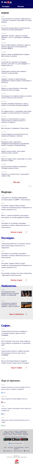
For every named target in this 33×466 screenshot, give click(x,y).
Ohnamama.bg (18, 432)
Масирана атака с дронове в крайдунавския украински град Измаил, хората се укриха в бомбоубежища (15, 143)
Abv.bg (5, 431)
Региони (21, 6)
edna (4, 402)
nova (4, 392)
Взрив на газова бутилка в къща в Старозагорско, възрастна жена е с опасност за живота (13, 120)
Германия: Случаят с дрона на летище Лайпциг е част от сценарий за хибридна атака (15, 37)
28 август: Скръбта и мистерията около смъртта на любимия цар (16, 409)
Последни (5, 6)
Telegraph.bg (25, 434)
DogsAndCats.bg (23, 431)
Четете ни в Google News (16, 443)
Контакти (27, 447)
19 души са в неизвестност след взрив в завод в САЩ (15, 175)
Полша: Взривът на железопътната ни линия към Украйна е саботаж (14, 135)
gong (4, 425)
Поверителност (8, 450)
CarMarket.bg (7, 432)
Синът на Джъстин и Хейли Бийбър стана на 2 (14, 399)
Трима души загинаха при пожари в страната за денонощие (13, 72)
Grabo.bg (25, 432)
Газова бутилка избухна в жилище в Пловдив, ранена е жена (14, 167)
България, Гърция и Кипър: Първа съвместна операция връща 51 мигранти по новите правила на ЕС (16, 207)
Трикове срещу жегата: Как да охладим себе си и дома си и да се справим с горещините (15, 388)
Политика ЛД (19, 450)
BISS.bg (12, 432)
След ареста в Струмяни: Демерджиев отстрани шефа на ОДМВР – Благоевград (15, 199)
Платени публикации (19, 447)
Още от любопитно (16, 314)
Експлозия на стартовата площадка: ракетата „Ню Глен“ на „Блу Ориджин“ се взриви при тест (15, 63)
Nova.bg (19, 434)
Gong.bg (16, 431)
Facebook (16, 448)
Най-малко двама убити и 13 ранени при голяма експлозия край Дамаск (15, 29)
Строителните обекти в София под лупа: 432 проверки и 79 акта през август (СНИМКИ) (15, 353)
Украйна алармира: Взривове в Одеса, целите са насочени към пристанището (15, 104)
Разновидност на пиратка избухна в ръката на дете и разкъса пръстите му (16, 96)
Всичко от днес (16, 232)
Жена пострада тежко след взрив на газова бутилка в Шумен (16, 159)
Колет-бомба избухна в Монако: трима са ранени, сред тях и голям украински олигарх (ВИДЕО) (15, 46)
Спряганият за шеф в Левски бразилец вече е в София (15, 421)
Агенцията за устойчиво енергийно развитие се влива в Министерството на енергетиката (15, 225)
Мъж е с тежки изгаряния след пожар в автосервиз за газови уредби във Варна (15, 216)
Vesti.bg (15, 434)
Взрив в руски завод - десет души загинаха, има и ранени (13, 152)
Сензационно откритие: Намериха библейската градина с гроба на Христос (10, 304)
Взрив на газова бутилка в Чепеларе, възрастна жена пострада (14, 89)
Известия (27, 450)
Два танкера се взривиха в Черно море (15, 128)
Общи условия (24, 457)
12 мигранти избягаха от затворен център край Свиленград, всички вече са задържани (15, 246)
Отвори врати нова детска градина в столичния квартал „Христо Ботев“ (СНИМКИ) (14, 333)
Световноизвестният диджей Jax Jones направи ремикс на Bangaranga (10, 293)
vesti (4, 414)
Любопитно (8, 286)
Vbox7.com (10, 431)
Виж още (16, 182)
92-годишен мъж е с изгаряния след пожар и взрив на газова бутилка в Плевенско (16, 112)
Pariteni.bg (5, 434)
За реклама (10, 447)
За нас (5, 447)
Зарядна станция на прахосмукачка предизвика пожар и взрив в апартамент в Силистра (16, 80)
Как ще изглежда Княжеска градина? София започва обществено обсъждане (15, 362)
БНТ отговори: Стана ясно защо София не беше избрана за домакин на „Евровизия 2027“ (15, 343)
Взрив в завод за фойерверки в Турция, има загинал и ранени (15, 55)
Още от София (16, 368)
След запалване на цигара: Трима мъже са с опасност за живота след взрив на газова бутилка (16, 20)
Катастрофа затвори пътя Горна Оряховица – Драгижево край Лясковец (16, 274)
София (5, 325)
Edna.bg (10, 434)
